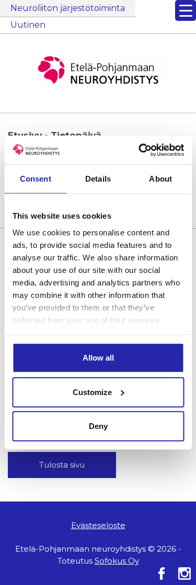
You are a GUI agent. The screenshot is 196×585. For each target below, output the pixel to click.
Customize (92, 391)
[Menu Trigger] (185, 10)
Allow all (98, 357)
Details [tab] (98, 178)
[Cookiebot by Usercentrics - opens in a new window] (139, 150)
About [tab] (160, 178)
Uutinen (27, 25)
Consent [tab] (35, 178)
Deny (98, 426)
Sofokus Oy (117, 561)
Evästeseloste (98, 525)
